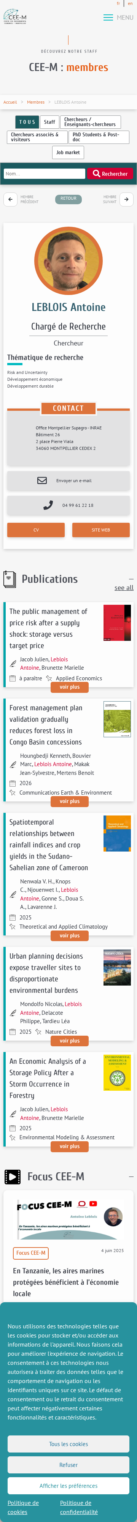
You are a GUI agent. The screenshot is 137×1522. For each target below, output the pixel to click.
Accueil (10, 102)
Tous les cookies (68, 1444)
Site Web (101, 530)
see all (124, 587)
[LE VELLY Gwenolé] (10, 199)
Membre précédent (29, 199)
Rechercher (113, 174)
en (130, 3)
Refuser (68, 1464)
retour (68, 198)
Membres (36, 102)
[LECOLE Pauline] (126, 199)
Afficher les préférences (68, 1485)
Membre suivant (109, 199)
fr (118, 3)
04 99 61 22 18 (78, 505)
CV (36, 530)
